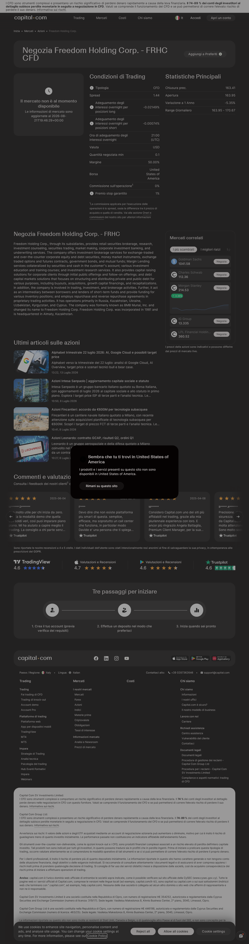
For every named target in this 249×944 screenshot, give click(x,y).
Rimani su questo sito (101, 486)
